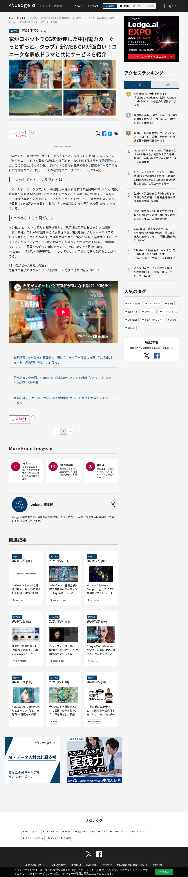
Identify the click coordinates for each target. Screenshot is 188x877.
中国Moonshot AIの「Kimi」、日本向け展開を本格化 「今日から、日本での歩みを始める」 (155, 119)
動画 (126, 6)
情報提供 (76, 865)
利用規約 (158, 865)
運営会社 (107, 865)
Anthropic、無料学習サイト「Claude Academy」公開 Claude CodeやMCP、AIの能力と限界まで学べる (155, 99)
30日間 (165, 85)
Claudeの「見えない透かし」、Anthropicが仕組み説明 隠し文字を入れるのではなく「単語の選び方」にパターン (155, 234)
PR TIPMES (69, 146)
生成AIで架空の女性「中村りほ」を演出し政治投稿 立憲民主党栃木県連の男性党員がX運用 (154, 197)
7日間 (137, 85)
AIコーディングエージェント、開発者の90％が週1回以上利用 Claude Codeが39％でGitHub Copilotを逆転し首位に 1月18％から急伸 (154, 177)
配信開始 (107, 160)
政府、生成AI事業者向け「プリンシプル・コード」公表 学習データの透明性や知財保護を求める (154, 136)
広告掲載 (91, 865)
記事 (111, 6)
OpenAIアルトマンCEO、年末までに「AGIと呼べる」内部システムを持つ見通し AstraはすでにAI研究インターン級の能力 (155, 156)
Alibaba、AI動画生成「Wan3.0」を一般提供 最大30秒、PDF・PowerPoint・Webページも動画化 (154, 254)
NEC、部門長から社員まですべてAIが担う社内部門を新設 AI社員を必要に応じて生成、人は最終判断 (155, 215)
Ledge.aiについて (35, 865)
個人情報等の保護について (132, 865)
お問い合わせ (58, 865)
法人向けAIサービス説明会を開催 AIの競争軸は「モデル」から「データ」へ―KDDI (154, 271)
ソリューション (145, 6)
